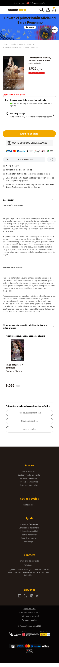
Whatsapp (28, 565)
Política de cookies (29, 534)
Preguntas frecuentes (29, 524)
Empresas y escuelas (29, 485)
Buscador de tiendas (29, 478)
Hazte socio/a (29, 504)
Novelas (13, 44)
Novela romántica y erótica (12, 47)
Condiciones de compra (29, 527)
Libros (5, 44)
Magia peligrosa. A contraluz (14, 366)
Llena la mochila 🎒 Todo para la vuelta (29, 3)
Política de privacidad (29, 531)
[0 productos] (54, 11)
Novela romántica (31, 47)
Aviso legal (28, 541)
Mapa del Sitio (30, 608)
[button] (48, 10)
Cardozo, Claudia (34, 63)
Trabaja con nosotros (29, 481)
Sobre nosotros (28, 471)
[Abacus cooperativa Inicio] (18, 11)
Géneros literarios (25, 44)
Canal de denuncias (28, 538)
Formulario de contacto (29, 560)
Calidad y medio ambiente (29, 475)
